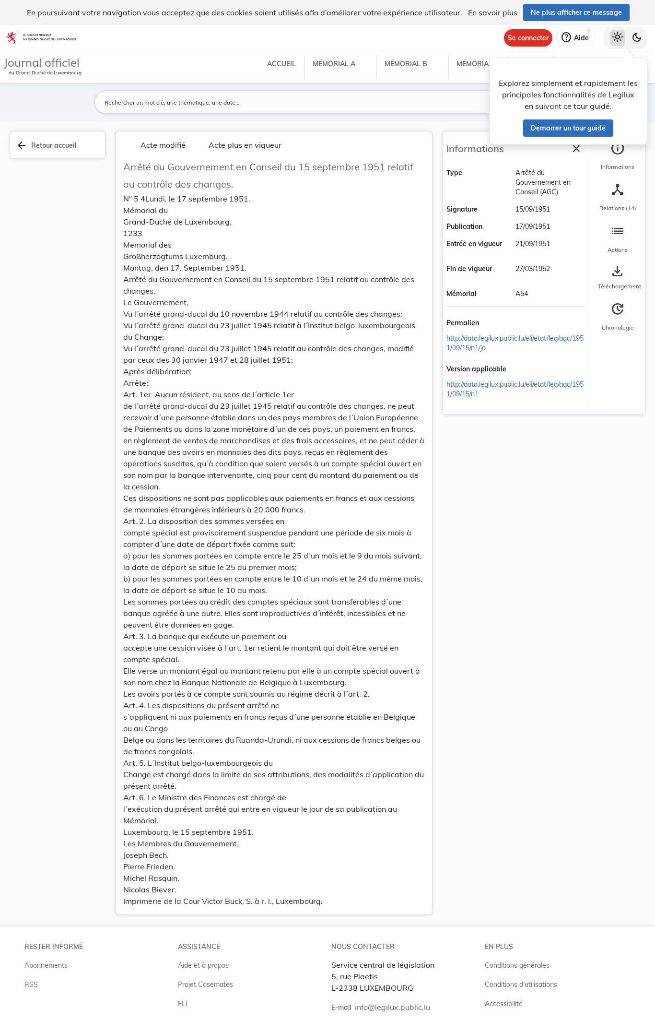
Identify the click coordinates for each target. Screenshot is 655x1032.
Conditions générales (517, 965)
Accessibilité (504, 1003)
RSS (31, 984)
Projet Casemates (205, 984)
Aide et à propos (203, 965)
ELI (182, 1003)
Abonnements (46, 965)
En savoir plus (492, 12)
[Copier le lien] (492, 323)
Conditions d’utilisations (521, 984)
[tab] (617, 156)
